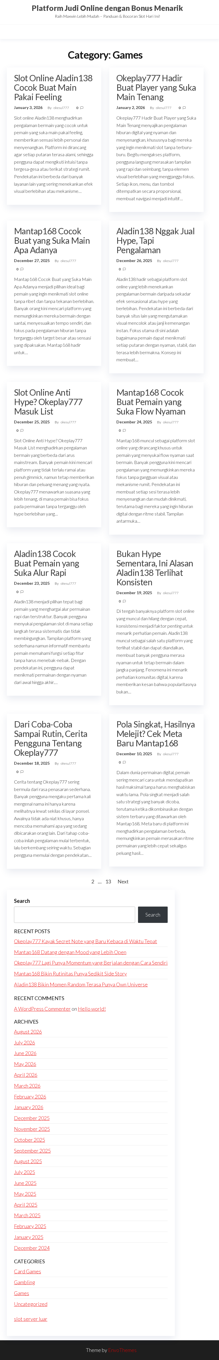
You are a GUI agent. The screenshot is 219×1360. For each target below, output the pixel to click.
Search (22, 901)
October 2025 (29, 1140)
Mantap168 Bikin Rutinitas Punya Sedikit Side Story (70, 973)
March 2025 (27, 1215)
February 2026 (30, 1096)
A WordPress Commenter (42, 1009)
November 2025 (32, 1129)
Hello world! (92, 1009)
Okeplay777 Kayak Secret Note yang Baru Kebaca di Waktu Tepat (85, 941)
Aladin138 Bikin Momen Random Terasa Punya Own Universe (81, 984)
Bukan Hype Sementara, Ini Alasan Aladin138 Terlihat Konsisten (154, 567)
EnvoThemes (122, 1350)
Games (21, 1293)
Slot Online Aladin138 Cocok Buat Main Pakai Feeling (53, 87)
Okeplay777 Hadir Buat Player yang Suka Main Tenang (156, 87)
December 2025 (32, 1118)
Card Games (27, 1271)
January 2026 (28, 1107)
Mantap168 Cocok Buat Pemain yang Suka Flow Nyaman (151, 401)
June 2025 (25, 1183)
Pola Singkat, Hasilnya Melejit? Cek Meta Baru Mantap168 (155, 733)
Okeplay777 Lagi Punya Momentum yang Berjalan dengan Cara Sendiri (91, 962)
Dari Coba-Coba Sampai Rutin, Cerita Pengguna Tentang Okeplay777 (51, 738)
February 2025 (30, 1226)
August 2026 (28, 1031)
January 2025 (28, 1237)
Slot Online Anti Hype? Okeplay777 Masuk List (48, 401)
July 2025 (24, 1172)
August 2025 (28, 1161)
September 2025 (32, 1150)
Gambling (24, 1282)
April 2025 (25, 1205)
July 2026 (24, 1042)
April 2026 (25, 1075)
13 (108, 881)
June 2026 (25, 1053)
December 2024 (32, 1248)
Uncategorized (30, 1304)
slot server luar (30, 1319)
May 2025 (25, 1194)
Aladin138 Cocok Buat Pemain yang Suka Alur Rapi (46, 563)
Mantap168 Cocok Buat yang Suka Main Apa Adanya (52, 240)
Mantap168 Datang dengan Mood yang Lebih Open (70, 952)
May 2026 (25, 1064)
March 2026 (27, 1086)
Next (123, 881)
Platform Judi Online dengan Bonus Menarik (107, 8)
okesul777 (62, 108)
